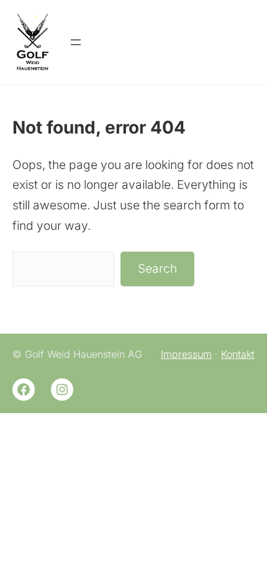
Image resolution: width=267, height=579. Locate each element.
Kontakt (238, 354)
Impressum (186, 354)
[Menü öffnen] (75, 42)
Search (157, 268)
